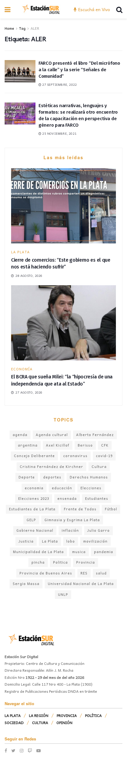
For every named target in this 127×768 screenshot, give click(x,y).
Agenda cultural (52, 434)
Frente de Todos (80, 509)
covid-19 (104, 455)
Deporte (26, 477)
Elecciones (90, 488)
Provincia (85, 562)
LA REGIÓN (38, 715)
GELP (31, 519)
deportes (52, 477)
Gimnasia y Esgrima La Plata (72, 519)
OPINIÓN (64, 722)
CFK (105, 445)
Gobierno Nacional (34, 530)
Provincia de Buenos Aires (45, 573)
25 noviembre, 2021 (58, 133)
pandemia (103, 551)
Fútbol (111, 509)
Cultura (99, 466)
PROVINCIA (67, 715)
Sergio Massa (26, 583)
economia (34, 488)
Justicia (26, 541)
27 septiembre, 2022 (59, 84)
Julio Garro (98, 530)
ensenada (67, 498)
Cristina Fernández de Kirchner (51, 466)
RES (84, 573)
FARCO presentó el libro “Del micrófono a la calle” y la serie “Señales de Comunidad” (79, 69)
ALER (35, 28)
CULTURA (40, 722)
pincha (38, 562)
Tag (22, 28)
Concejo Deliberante (34, 455)
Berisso (85, 445)
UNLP (63, 594)
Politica (60, 562)
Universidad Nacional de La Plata (81, 583)
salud (101, 573)
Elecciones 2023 (33, 498)
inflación (70, 530)
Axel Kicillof (57, 445)
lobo (70, 541)
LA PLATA (20, 252)
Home (9, 28)
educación (62, 488)
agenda (20, 434)
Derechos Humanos (89, 477)
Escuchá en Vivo (93, 9)
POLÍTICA (93, 715)
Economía (22, 369)
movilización (95, 541)
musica (79, 551)
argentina (28, 445)
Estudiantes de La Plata (32, 509)
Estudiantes (96, 498)
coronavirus (75, 455)
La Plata (50, 541)
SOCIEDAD (14, 722)
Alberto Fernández (95, 434)
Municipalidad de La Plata (38, 551)
